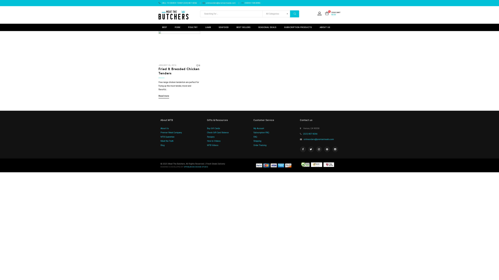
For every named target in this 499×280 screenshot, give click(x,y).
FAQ (255, 137)
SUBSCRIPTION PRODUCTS (298, 27)
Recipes (211, 137)
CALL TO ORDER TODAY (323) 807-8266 (179, 3)
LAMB (208, 27)
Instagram (319, 149)
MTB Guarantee (167, 137)
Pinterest (327, 149)
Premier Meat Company (171, 132)
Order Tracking (260, 145)
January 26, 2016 (167, 65)
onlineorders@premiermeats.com (221, 3)
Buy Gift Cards (213, 128)
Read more (164, 96)
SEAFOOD (224, 27)
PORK (177, 27)
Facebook (303, 149)
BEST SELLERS (244, 27)
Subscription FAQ (261, 132)
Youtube (335, 149)
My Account (258, 128)
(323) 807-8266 (310, 134)
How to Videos (214, 141)
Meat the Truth (166, 141)
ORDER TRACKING (252, 3)
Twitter (311, 149)
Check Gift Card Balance (218, 132)
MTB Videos (212, 145)
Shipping (257, 141)
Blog (162, 145)
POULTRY (193, 27)
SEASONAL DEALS (267, 27)
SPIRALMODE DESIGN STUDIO (196, 167)
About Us (164, 128)
